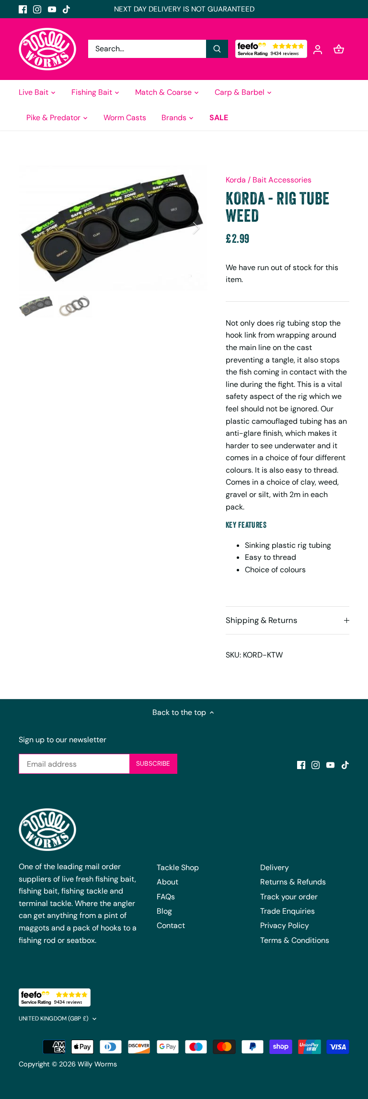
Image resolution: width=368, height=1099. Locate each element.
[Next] (183, 228)
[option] (113, 228)
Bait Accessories (282, 180)
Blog (164, 911)
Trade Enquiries (287, 911)
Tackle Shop (178, 867)
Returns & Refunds (293, 882)
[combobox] (147, 49)
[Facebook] (23, 9)
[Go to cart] (339, 49)
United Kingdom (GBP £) (54, 1018)
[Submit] (217, 49)
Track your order (289, 897)
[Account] (317, 49)
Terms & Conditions (294, 940)
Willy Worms (97, 1064)
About (167, 882)
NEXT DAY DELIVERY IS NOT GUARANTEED (184, 9)
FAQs (166, 897)
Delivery (274, 867)
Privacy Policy (284, 925)
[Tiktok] (66, 9)
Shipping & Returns (261, 620)
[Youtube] (52, 9)
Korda (236, 180)
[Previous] (43, 228)
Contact (171, 925)
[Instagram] (37, 9)
